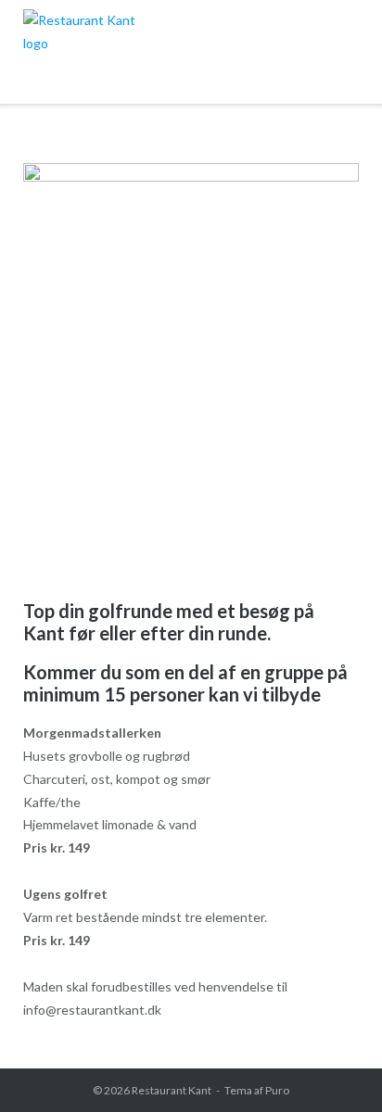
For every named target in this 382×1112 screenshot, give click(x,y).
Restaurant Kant (171, 1090)
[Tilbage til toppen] (335, 1066)
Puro (277, 1090)
